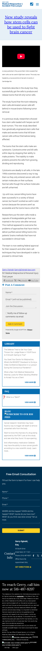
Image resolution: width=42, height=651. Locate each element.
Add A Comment (15, 324)
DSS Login (15, 647)
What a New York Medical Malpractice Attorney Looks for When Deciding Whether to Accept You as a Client (21, 375)
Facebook (9, 280)
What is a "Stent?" (12, 397)
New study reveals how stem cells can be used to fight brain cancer (21, 24)
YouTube (34, 280)
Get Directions (22, 567)
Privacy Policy (30, 634)
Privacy (29, 330)
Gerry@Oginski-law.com (24, 270)
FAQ (7, 391)
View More (29, 382)
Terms (8, 333)
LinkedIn (24, 280)
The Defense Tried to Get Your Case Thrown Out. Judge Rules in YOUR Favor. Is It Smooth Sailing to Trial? (20, 352)
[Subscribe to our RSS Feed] (21, 417)
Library (9, 343)
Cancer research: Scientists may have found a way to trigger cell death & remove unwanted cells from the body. (20, 426)
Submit (21, 530)
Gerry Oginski (8, 270)
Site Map (7, 647)
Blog (8, 411)
